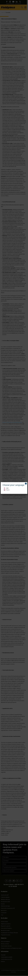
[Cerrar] (26, 484)
